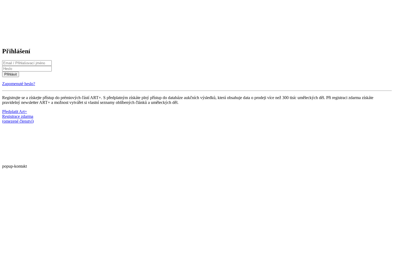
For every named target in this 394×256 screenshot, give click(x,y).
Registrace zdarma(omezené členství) (18, 118)
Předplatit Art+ (14, 111)
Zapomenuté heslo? (18, 83)
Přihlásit (10, 74)
